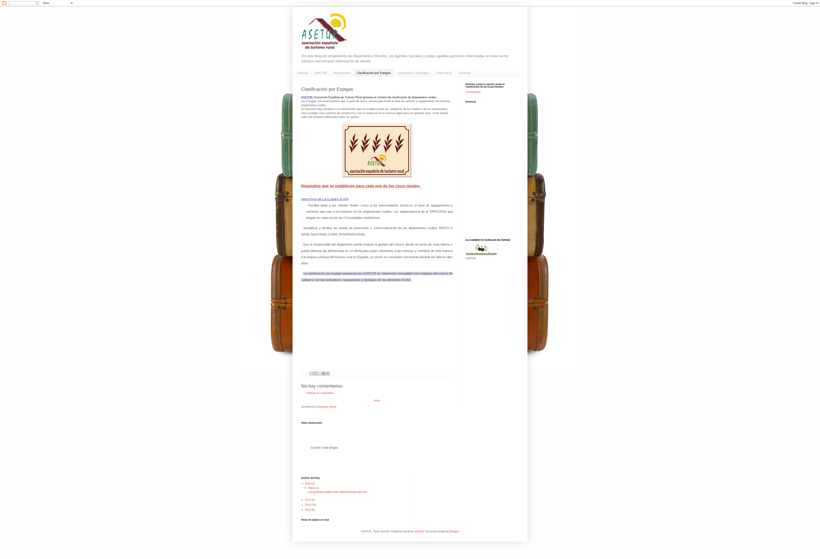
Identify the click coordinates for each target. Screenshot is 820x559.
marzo (312, 487)
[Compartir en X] (320, 373)
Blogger (454, 531)
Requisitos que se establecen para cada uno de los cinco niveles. (360, 186)
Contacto (464, 73)
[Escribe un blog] (315, 373)
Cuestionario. (473, 92)
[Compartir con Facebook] (324, 373)
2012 (308, 509)
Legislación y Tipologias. (413, 73)
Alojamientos (341, 73)
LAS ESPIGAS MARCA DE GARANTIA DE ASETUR (337, 492)
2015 (308, 483)
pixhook (419, 531)
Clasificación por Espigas (374, 73)
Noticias (303, 73)
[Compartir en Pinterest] (328, 373)
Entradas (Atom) (327, 406)
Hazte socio (444, 73)
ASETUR (321, 73)
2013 (308, 504)
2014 (308, 499)
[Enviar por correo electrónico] (311, 373)
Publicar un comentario (319, 393)
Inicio (377, 400)
